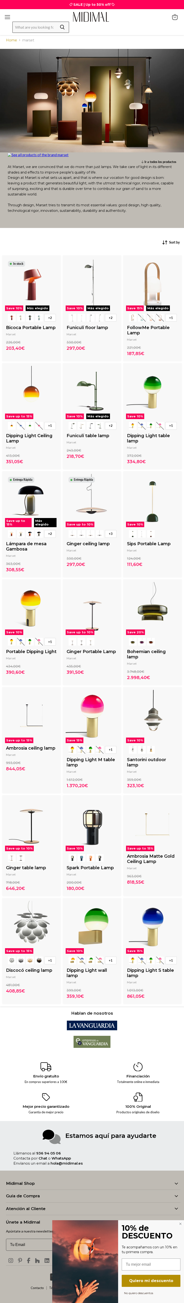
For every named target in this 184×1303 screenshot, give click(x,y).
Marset (11, 334)
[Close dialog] (180, 1223)
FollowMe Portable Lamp (148, 330)
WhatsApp (61, 1158)
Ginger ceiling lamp (88, 543)
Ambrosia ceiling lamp (30, 748)
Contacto (37, 1288)
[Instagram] (10, 1260)
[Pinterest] (20, 1260)
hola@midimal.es (67, 1163)
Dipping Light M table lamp (91, 762)
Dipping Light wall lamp (87, 973)
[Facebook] (28, 1260)
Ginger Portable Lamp (91, 651)
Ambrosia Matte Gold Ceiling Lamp (151, 859)
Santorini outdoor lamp (146, 762)
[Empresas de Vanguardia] (92, 1046)
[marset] (38, 155)
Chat (43, 1158)
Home (11, 40)
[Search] (62, 27)
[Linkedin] (47, 1260)
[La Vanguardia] (92, 1029)
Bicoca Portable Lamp (31, 327)
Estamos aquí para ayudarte (110, 1136)
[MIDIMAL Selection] (91, 16)
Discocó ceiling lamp (29, 970)
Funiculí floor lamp (87, 327)
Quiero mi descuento (151, 1280)
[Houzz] (37, 1260)
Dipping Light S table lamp (150, 973)
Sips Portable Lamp (149, 543)
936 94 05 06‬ (48, 1153)
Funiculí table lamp (88, 435)
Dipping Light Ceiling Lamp (29, 438)
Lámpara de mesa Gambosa (26, 546)
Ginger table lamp (26, 867)
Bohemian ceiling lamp (146, 654)
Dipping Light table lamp (148, 438)
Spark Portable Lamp (90, 867)
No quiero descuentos (138, 1293)
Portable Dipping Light (31, 651)
